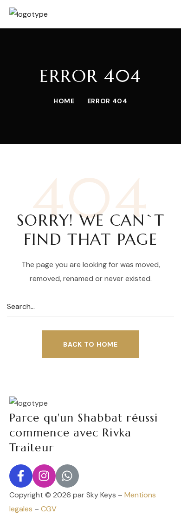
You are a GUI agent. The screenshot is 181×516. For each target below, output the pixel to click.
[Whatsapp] (67, 476)
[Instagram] (44, 476)
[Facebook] (20, 476)
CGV (49, 509)
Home (64, 101)
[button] (90, 344)
